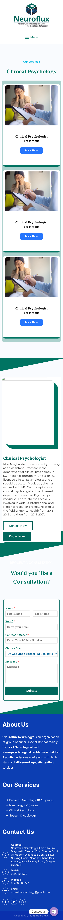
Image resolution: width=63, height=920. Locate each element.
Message (12, 661)
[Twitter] (14, 902)
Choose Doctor (15, 648)
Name (10, 608)
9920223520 (19, 873)
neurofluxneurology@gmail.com (30, 892)
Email (10, 621)
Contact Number (17, 635)
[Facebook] (5, 902)
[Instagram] (22, 902)
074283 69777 (20, 883)
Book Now (31, 150)
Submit (31, 691)
